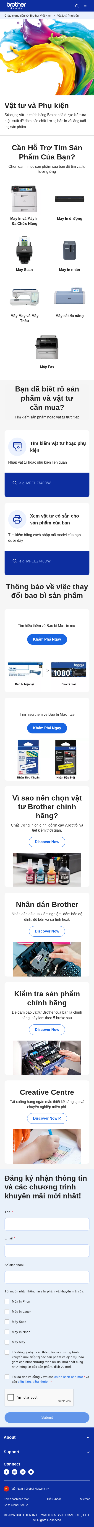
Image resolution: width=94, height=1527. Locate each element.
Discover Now (47, 842)
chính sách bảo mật (68, 1377)
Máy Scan (19, 1322)
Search (77, 6)
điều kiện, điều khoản (33, 1381)
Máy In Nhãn (21, 1332)
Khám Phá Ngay (47, 639)
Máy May (18, 1342)
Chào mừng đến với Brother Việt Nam (28, 15)
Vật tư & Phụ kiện (68, 15)
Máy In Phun (21, 1301)
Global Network (35, 1488)
